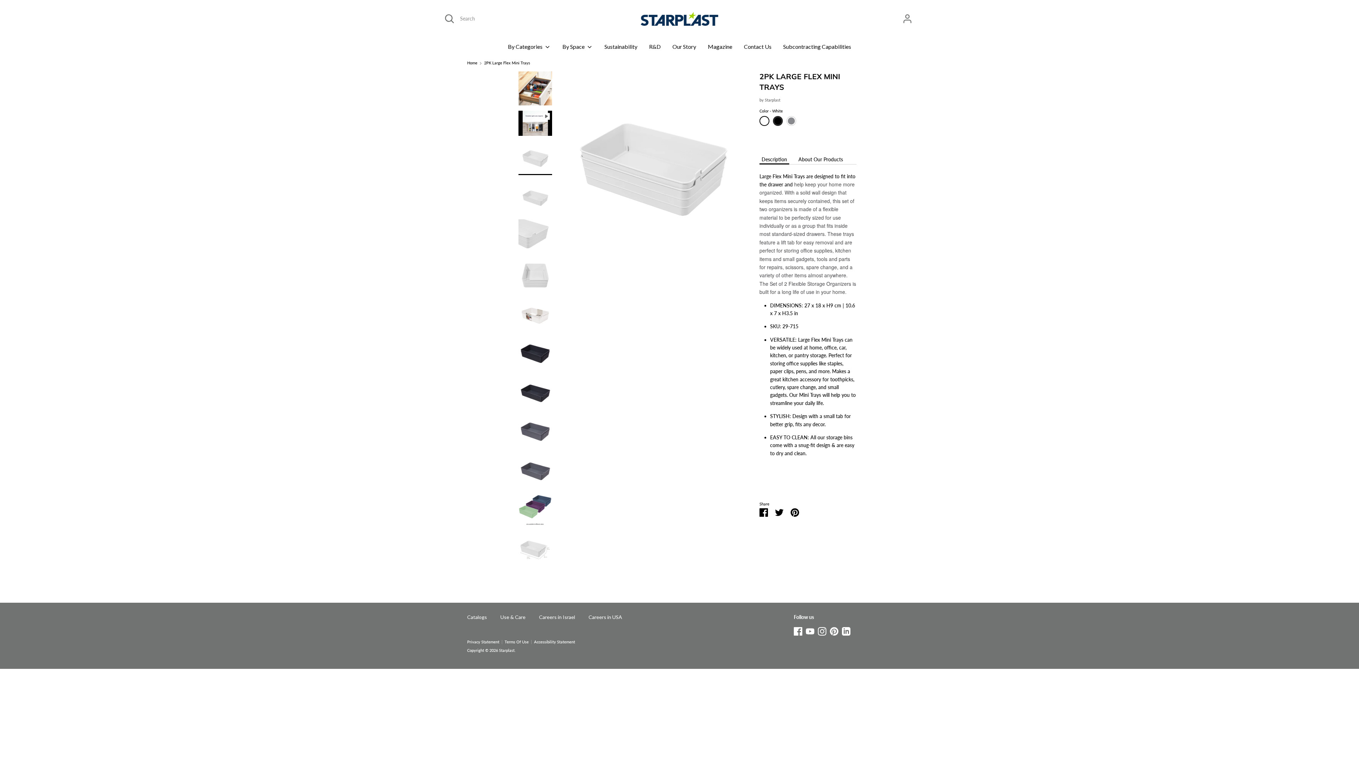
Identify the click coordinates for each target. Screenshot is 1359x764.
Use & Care (513, 617)
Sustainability (620, 46)
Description (774, 159)
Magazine (720, 46)
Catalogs (477, 617)
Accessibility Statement (554, 642)
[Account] (907, 15)
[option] (653, 169)
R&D (655, 46)
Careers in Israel (557, 617)
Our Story (684, 46)
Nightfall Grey (791, 121)
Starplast (772, 100)
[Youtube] (810, 630)
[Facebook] (798, 630)
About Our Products (820, 159)
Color (771, 111)
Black (778, 121)
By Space (574, 46)
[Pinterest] (834, 630)
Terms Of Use (517, 642)
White (764, 121)
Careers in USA (605, 617)
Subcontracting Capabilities (817, 46)
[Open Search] (449, 19)
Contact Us (758, 46)
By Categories (526, 46)
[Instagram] (822, 630)
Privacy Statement (483, 642)
